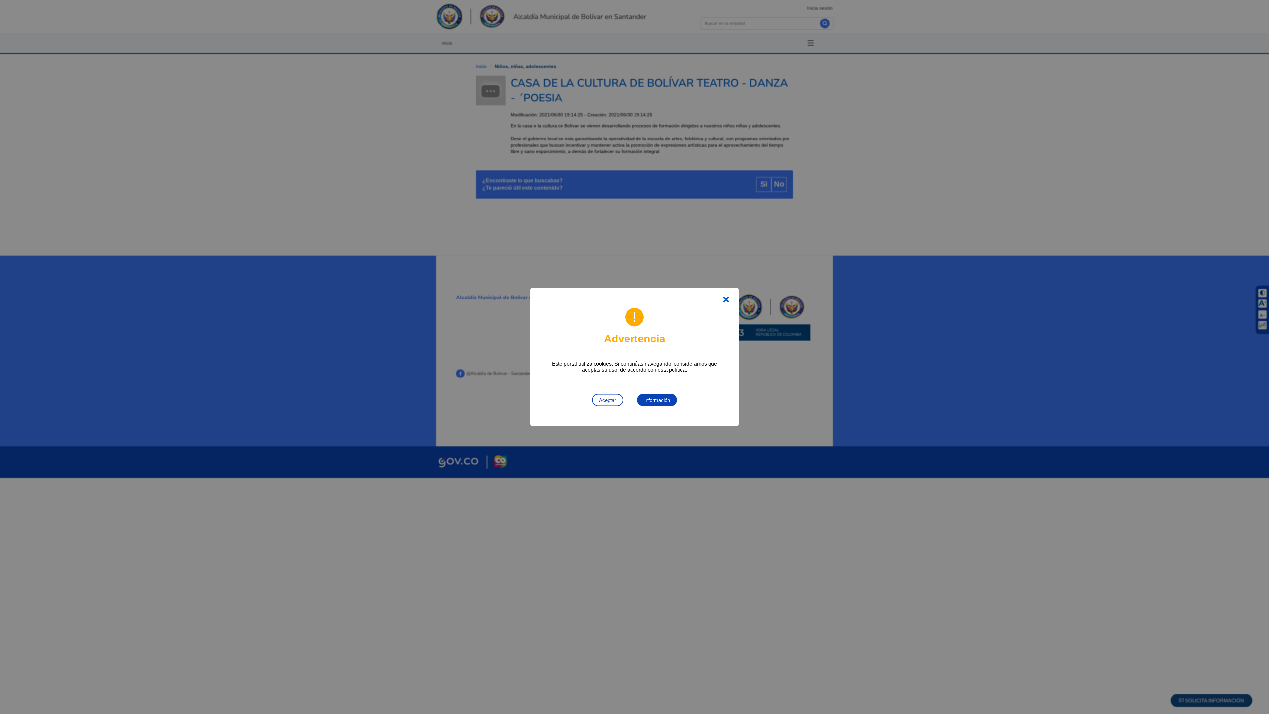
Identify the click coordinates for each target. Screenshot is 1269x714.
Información (657, 400)
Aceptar (607, 400)
